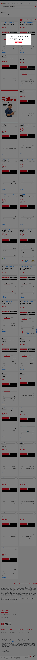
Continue (18, 42)
